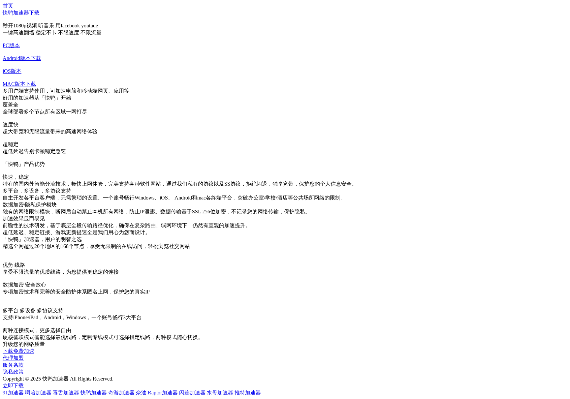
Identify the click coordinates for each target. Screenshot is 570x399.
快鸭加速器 (93, 392)
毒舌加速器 (66, 392)
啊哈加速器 (38, 392)
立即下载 (13, 385)
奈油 (141, 392)
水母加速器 (220, 392)
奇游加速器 (121, 392)
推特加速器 (248, 392)
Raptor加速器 (163, 392)
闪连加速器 (192, 392)
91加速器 (13, 392)
